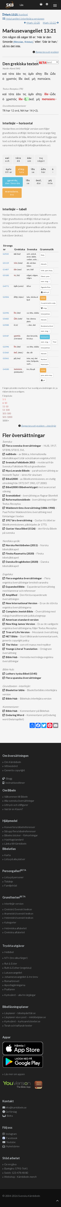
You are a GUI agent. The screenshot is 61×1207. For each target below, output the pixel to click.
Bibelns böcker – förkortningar (21, 835)
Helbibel (9, 951)
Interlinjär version (13, 903)
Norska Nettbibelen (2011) (21, 545)
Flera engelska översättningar (23, 578)
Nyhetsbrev (13, 1146)
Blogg (9, 778)
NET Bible (11, 636)
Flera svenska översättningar (23, 445)
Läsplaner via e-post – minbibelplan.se (25, 1017)
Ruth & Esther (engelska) (17, 967)
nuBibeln (10, 454)
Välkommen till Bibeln (16, 796)
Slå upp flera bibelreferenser (20, 831)
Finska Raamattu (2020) (19, 553)
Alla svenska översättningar (19, 800)
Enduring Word (14, 714)
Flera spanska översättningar (23, 677)
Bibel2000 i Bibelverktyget (21, 487)
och (7, 159)
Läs (21, 4)
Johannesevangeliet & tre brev (21, 976)
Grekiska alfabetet (14, 932)
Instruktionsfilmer (15, 782)
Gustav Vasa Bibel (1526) (20, 528)
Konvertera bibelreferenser (19, 827)
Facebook (11, 1137)
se (33, 171)
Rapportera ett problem (47, 52)
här (43, 171)
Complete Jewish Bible (19, 611)
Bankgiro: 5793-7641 (16, 1168)
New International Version (21, 603)
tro (12, 193)
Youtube (11, 1142)
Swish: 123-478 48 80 (16, 1172)
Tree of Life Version (17, 632)
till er (8, 171)
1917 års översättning (18, 520)
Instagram (11, 1133)
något (41, 159)
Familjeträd (10, 885)
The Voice (11, 644)
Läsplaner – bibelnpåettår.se (20, 1013)
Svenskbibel (12, 495)
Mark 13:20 (33, 22)
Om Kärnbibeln (12, 761)
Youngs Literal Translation (21, 648)
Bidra (9, 1115)
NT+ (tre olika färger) (15, 957)
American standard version (22, 619)
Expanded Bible (15, 586)
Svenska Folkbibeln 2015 (20, 462)
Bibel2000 (11, 478)
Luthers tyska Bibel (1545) (21, 673)
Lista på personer (14, 877)
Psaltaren (9, 989)
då (18, 159)
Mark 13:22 (49, 22)
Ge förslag (11, 1111)
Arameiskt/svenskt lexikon (18, 913)
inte (50, 182)
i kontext (16, 14)
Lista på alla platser (14, 859)
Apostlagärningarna (14, 985)
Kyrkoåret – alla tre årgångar (20, 994)
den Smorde (12, 182)
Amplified (11, 594)
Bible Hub (11, 657)
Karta (7, 855)
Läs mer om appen (14, 1074)
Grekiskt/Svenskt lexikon (18, 909)
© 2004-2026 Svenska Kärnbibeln (21, 1195)
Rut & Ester (10, 963)
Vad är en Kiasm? (13, 809)
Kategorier (10, 922)
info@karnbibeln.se (16, 1107)
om (29, 159)
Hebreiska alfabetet (15, 928)
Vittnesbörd (11, 765)
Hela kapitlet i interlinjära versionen (25, 18)
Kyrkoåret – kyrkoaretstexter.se (22, 1021)
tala (21, 171)
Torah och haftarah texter (18, 1025)
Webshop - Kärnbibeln (20, 1176)
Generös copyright (14, 770)
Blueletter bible (15, 690)
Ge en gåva (10, 1164)
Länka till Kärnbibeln (15, 843)
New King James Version (20, 623)
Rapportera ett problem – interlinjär (38, 425)
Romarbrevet (11, 980)
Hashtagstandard (13, 839)
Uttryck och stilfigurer (16, 804)
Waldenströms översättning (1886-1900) (30, 507)
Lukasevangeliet (13, 972)
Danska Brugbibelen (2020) (21, 561)
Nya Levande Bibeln (17, 470)
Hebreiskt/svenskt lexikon (18, 917)
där (39, 182)
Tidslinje (8, 881)
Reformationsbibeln (17, 499)
